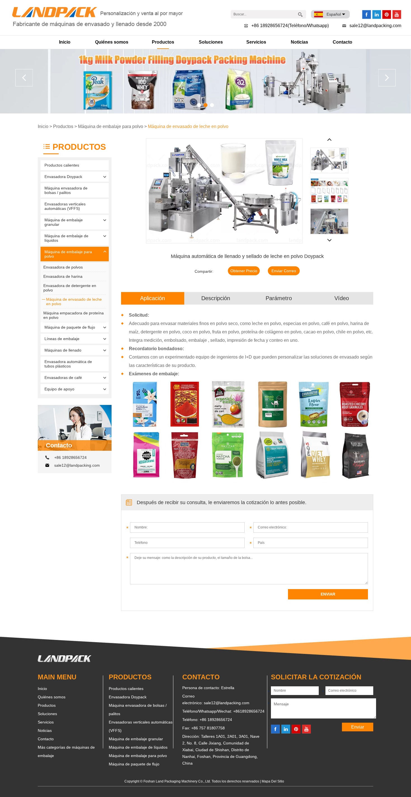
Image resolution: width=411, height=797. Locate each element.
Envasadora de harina (62, 276)
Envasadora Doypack (63, 176)
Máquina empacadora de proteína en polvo (73, 315)
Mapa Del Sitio (273, 781)
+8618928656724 (248, 711)
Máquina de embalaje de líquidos (66, 238)
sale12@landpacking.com (375, 25)
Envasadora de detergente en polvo (69, 287)
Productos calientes (61, 165)
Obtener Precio (243, 271)
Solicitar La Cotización (316, 677)
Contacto (342, 42)
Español (334, 14)
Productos (163, 42)
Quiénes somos (111, 42)
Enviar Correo (283, 271)
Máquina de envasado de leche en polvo (188, 126)
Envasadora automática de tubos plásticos (68, 363)
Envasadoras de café (63, 377)
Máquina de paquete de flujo (69, 327)
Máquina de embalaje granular (63, 222)
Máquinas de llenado (62, 350)
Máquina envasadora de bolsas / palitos (66, 190)
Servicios (256, 42)
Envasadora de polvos (63, 267)
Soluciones (211, 42)
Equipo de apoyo (59, 389)
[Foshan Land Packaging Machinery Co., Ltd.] (64, 660)
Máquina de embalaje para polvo (110, 126)
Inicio (64, 42)
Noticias (299, 42)
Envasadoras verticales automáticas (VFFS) (65, 206)
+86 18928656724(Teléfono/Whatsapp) (290, 25)
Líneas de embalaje (61, 338)
